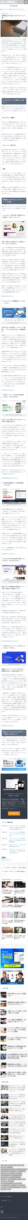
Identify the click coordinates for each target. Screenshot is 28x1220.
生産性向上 (4, 1187)
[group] (14, 484)
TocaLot (8, 1217)
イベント (9, 1167)
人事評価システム (12, 1179)
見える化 (3, 1189)
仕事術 (3, 1181)
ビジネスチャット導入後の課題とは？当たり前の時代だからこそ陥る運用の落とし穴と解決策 (17, 1152)
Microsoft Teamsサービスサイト (10, 641)
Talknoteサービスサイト (8, 725)
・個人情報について (5, 1200)
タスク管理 (4, 1173)
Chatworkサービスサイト (8, 553)
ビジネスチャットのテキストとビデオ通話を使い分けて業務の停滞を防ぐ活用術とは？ (17, 851)
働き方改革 (10, 1181)
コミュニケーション (22, 1169)
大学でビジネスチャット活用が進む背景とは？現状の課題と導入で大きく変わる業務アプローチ (17, 827)
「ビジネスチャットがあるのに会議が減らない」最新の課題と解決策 (17, 1144)
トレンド (19, 1173)
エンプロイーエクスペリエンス (8, 1169)
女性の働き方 (18, 1183)
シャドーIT (13, 1171)
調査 (8, 1189)
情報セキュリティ (5, 1185)
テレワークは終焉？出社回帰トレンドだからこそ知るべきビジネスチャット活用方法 (17, 1124)
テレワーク (12, 1173)
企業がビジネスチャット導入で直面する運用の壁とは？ (17, 845)
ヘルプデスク (4, 1177)
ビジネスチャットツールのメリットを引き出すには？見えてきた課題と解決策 (17, 1131)
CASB (10, 1165)
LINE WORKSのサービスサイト (10, 478)
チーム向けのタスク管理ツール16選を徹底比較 (14, 867)
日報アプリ (14, 1185)
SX (22, 1165)
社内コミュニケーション (14, 1187)
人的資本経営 (21, 1179)
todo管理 (3, 1167)
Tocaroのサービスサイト (8, 390)
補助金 (24, 1187)
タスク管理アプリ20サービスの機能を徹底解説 (13, 871)
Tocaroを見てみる (14, 813)
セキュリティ (21, 1171)
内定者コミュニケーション (7, 1183)
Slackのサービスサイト (8, 296)
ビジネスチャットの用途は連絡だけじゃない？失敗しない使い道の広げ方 (17, 834)
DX (15, 1165)
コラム (4, 822)
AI (2, 1165)
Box (5, 1165)
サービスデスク (5, 1171)
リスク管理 (4, 1179)
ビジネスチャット (7, 859)
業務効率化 (21, 1185)
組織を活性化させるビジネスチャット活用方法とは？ (17, 1137)
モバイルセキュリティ (15, 1177)
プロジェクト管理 (16, 1175)
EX (19, 1165)
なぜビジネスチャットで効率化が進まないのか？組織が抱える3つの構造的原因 (17, 840)
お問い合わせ (21, 2)
